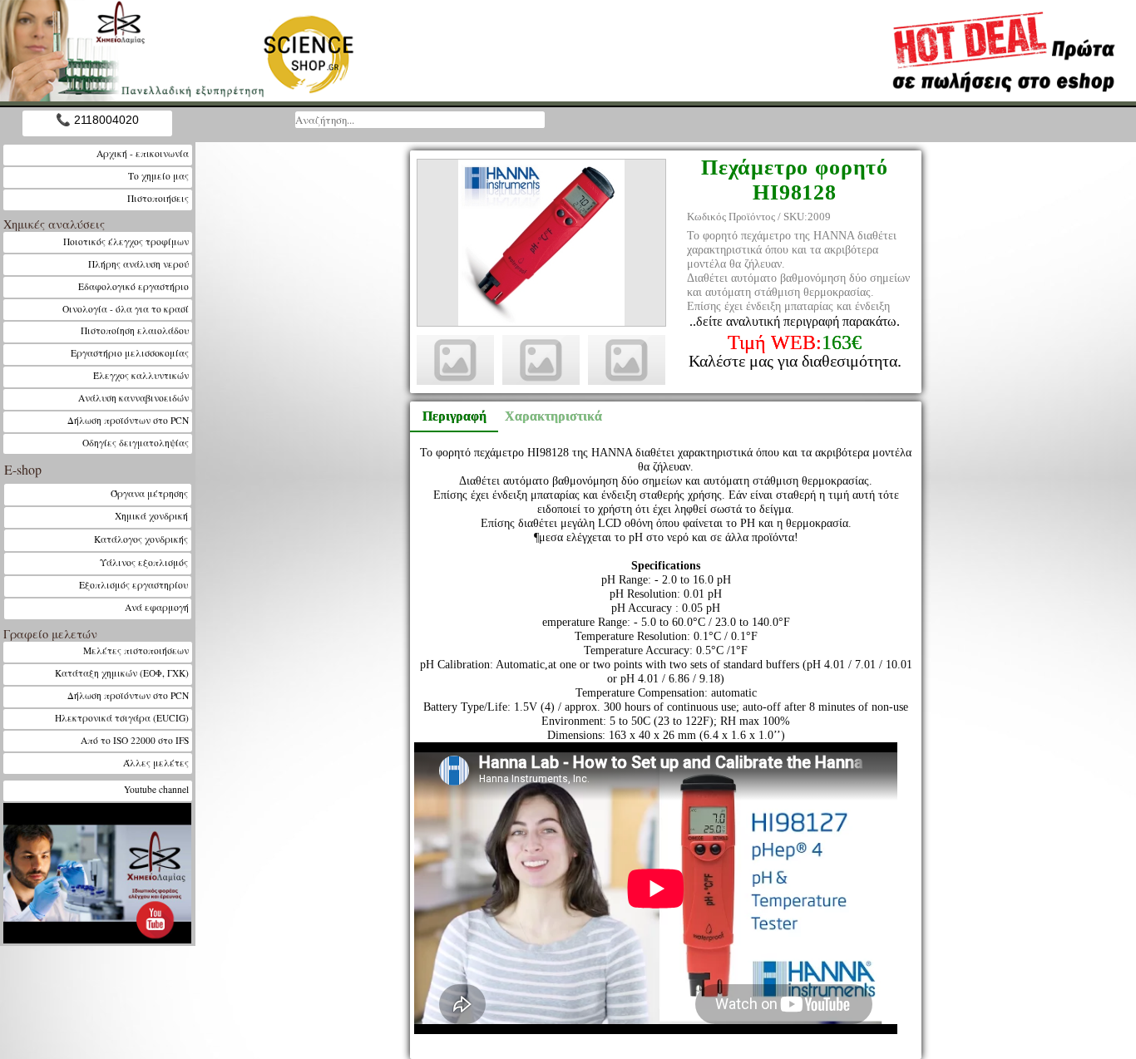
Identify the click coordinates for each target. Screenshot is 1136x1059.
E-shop (23, 469)
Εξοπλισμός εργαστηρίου (134, 585)
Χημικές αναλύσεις (54, 224)
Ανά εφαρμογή (157, 607)
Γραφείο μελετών (50, 634)
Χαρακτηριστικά (545, 416)
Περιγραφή (454, 416)
